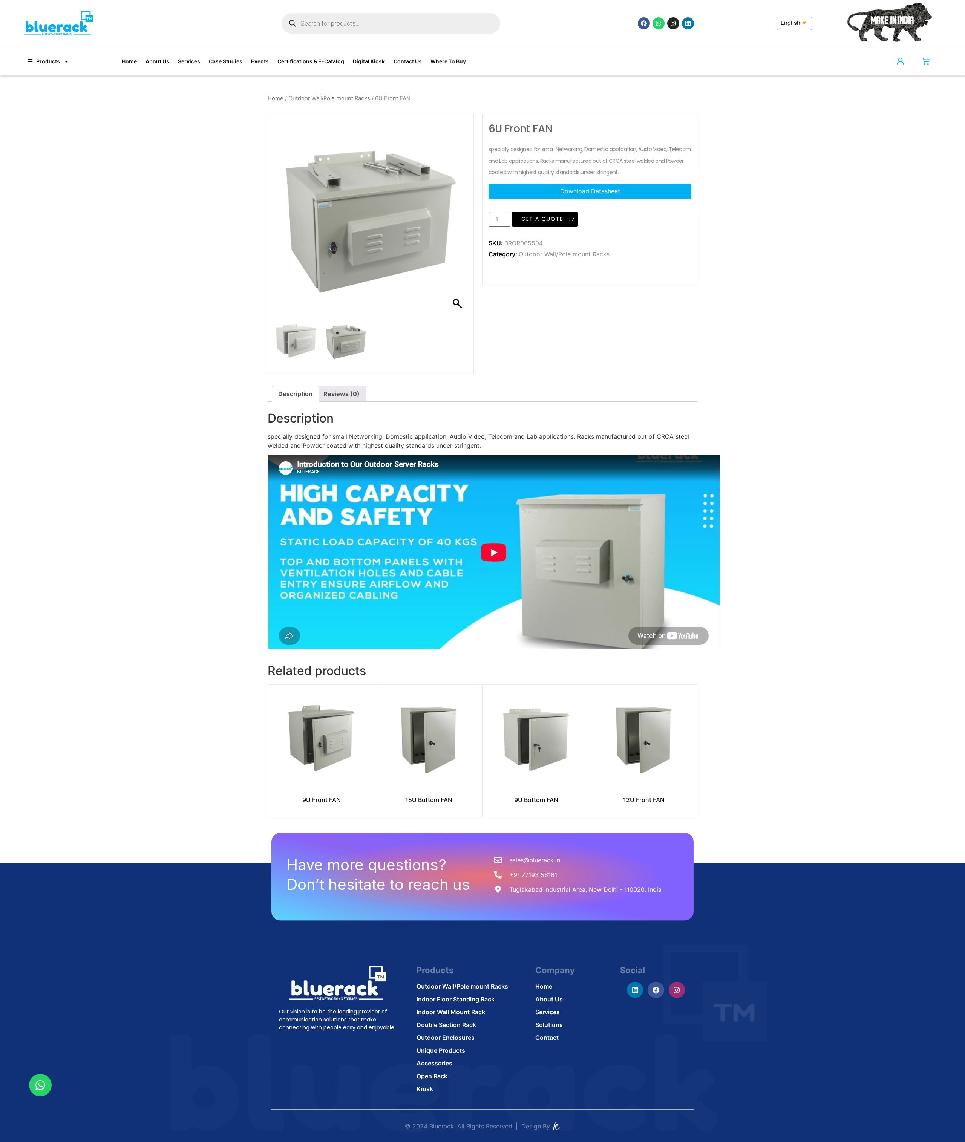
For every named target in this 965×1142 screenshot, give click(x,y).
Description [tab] (295, 394)
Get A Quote (542, 219)
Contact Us (408, 61)
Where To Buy (448, 61)
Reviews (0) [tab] (341, 394)
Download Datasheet (590, 191)
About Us (157, 61)
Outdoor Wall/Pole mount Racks (329, 98)
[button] (458, 220)
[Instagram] (673, 23)
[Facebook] (644, 23)
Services (189, 61)
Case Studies (225, 61)
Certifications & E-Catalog (310, 61)
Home (129, 61)
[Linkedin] (688, 23)
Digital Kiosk (369, 61)
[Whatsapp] (659, 23)
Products (48, 61)
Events (260, 61)
